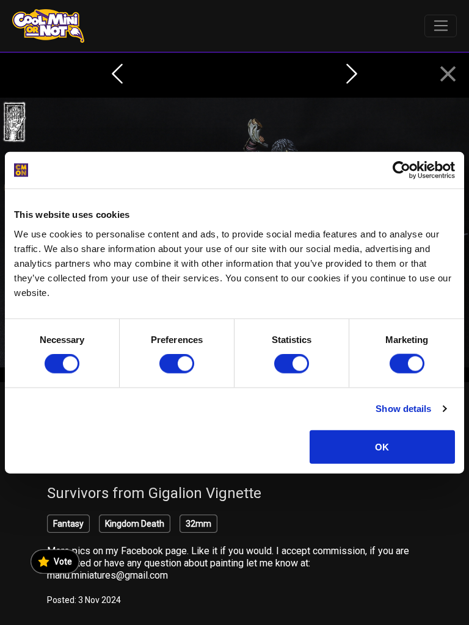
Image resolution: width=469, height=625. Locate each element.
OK (382, 446)
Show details (403, 408)
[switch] (176, 364)
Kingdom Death (134, 524)
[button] (448, 74)
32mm (198, 524)
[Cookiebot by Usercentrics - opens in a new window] (401, 170)
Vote (63, 561)
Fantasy (68, 524)
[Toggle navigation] (440, 26)
